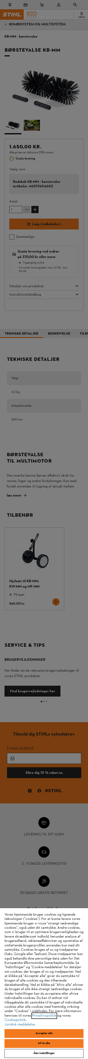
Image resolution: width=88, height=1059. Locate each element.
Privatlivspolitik (44, 1015)
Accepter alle (44, 1033)
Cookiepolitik (15, 1020)
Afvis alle (44, 1043)
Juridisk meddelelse (20, 1024)
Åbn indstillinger (44, 1053)
